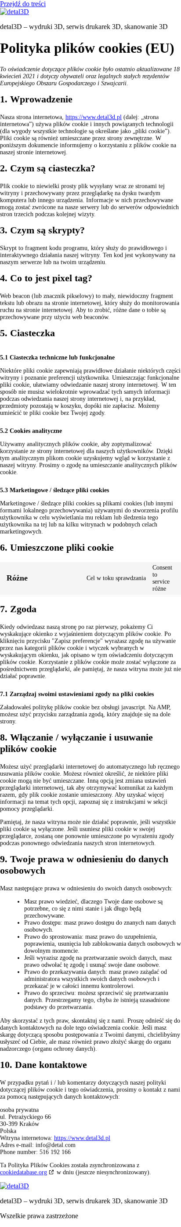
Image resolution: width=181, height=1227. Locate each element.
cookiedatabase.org (23, 1172)
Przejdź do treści (23, 3)
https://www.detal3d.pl (93, 117)
